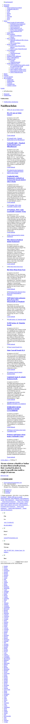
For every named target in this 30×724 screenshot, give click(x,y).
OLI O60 (9, 16)
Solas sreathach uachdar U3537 (18, 69)
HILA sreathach (11, 38)
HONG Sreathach (11, 44)
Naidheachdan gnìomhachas (11, 102)
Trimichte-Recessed (15, 53)
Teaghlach (6, 6)
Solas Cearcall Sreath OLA (16, 350)
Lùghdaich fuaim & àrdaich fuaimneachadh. (16, 378)
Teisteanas (9, 82)
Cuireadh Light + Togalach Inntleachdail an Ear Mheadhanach (16, 144)
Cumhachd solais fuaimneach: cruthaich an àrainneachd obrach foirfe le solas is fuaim (16, 178)
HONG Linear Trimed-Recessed (18, 49)
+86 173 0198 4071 (9, 522)
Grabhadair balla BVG (13, 9)
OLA (8, 19)
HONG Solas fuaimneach (16, 29)
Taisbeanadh (10, 79)
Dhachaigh (6, 4)
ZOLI (8, 18)
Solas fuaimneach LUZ (16, 28)
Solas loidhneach (15, 498)
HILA (8, 15)
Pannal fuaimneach (15, 27)
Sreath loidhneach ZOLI (13, 63)
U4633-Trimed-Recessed (16, 72)
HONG (9, 13)
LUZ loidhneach (11, 50)
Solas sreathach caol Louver (11, 505)
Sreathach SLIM (11, 59)
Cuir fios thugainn (8, 76)
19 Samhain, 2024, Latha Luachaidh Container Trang (16, 210)
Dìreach (12, 37)
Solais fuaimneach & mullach (14, 7)
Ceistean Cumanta (11, 85)
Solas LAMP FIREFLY (13, 57)
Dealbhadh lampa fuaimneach (17, 24)
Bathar (5, 21)
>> (9, 460)
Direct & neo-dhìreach (16, 35)
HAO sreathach (11, 34)
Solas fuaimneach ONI (16, 31)
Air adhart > (6, 460)
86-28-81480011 (8, 525)
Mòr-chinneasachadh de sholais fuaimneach (15, 240)
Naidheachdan (10, 81)
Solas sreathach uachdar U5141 (18, 71)
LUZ (8, 12)
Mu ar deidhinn (8, 78)
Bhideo (6, 74)
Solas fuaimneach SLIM (16, 25)
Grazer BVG (10, 32)
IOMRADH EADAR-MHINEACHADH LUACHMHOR (14, 408)
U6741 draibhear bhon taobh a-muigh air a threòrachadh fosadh (19, 65)
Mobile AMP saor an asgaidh (15, 497)
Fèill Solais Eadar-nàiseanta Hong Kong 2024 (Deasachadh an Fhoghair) (16, 299)
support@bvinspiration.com (11, 538)
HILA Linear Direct (15, 43)
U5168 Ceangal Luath (16, 68)
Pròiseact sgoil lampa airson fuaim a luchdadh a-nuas (16, 435)
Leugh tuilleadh (11, 135)
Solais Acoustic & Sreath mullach (15, 22)
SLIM (8, 10)
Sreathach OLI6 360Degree (14, 56)
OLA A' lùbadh (11, 54)
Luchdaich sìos (11, 84)
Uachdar (12, 51)
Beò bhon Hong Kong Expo (16, 270)
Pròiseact (6, 75)
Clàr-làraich (4, 497)
